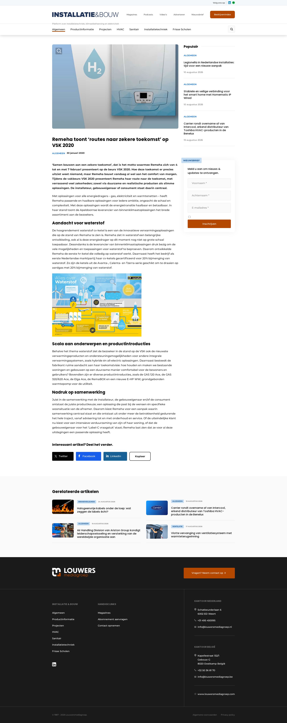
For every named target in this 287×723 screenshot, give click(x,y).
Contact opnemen (109, 625)
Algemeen (58, 29)
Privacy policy (228, 715)
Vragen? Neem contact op (207, 572)
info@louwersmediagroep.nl (215, 626)
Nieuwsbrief (197, 14)
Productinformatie (82, 29)
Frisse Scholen (182, 29)
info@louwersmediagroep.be (215, 676)
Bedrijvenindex (222, 14)
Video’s (163, 14)
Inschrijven (209, 223)
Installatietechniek (155, 29)
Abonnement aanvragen (113, 619)
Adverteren (179, 14)
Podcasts (148, 14)
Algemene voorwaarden (205, 715)
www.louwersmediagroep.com (216, 694)
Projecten (105, 29)
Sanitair (134, 29)
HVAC (120, 29)
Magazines (132, 14)
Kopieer (140, 456)
